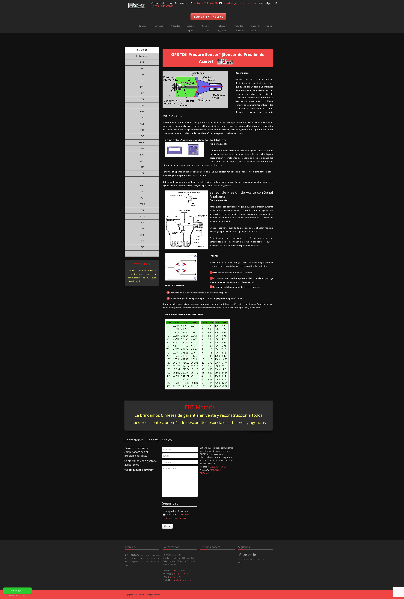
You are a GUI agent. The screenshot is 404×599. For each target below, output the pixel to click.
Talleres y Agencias (222, 28)
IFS (142, 173)
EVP (142, 191)
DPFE (142, 253)
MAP (142, 62)
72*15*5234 (215, 469)
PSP (142, 197)
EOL (142, 210)
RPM (142, 154)
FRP (142, 247)
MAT (142, 86)
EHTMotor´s (205, 473)
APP (142, 160)
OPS (142, 111)
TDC (142, 130)
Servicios (159, 26)
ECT (142, 99)
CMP (142, 123)
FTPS (142, 185)
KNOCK (142, 142)
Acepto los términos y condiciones (177, 514)
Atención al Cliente (255, 28)
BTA (142, 167)
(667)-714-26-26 (206, 3)
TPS (142, 74)
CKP (142, 117)
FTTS (142, 234)
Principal (143, 26)
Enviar (167, 526)
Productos (175, 26)
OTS (142, 228)
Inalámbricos (142, 56)
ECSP (142, 216)
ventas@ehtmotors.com (240, 3)
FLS (142, 222)
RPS (142, 148)
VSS (142, 105)
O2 (142, 93)
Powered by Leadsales (17, 596)
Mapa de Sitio (269, 28)
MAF (142, 68)
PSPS (142, 204)
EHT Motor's (175, 577)
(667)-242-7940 (181, 574)
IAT (142, 80)
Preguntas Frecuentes (239, 28)
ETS (142, 179)
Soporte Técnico (206, 28)
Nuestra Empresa (190, 28)
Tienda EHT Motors (208, 16)
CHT (142, 241)
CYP (142, 136)
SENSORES (142, 49)
